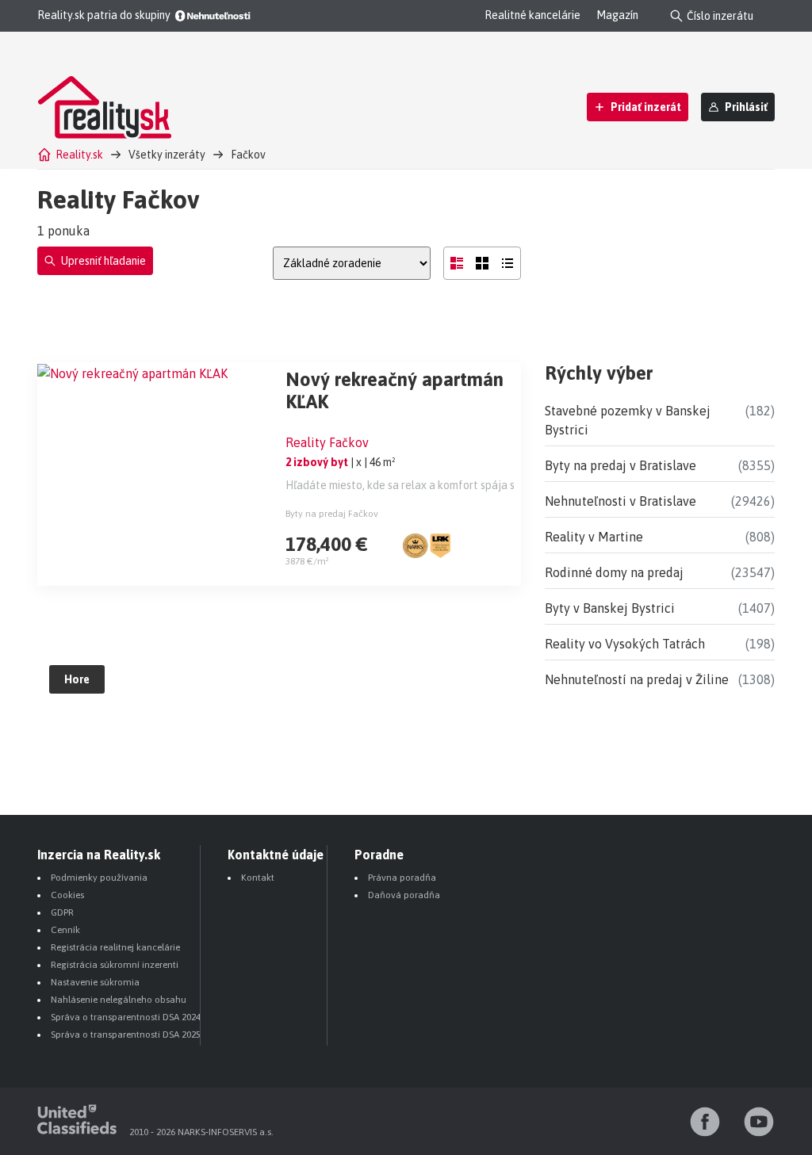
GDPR (62, 912)
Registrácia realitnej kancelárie (115, 947)
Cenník (65, 929)
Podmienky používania (99, 877)
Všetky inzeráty (166, 154)
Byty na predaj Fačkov (331, 513)
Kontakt (257, 877)
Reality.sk (79, 154)
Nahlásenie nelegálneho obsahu (118, 999)
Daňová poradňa (404, 895)
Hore (77, 679)
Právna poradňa (402, 877)
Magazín (617, 15)
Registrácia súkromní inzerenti (114, 964)
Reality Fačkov (327, 442)
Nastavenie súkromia (95, 982)
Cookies (67, 895)
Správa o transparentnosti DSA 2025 (126, 1034)
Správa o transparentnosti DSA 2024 (126, 1017)
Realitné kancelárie (532, 15)
